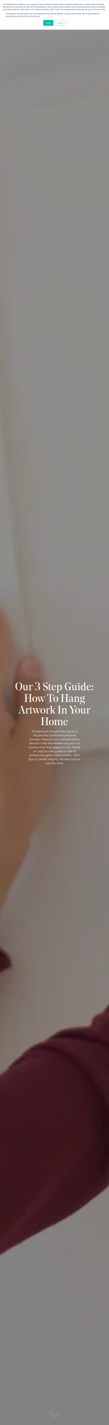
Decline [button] (60, 23)
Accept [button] (48, 23)
